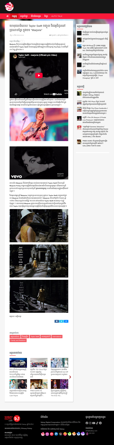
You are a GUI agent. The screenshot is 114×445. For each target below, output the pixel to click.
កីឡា (46, 16)
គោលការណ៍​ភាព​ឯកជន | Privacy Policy (18, 428)
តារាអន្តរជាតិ (46, 336)
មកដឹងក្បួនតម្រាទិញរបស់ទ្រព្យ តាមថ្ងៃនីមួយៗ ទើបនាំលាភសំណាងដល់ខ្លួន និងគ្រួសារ (95, 57)
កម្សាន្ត (14, 16)
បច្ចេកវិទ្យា (24, 16)
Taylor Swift (35, 336)
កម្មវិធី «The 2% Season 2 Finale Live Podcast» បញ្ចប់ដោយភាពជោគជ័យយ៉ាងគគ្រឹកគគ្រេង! (94, 119)
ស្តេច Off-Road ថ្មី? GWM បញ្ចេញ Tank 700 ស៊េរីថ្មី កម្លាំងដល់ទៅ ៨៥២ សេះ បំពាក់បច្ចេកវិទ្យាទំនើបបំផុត (95, 48)
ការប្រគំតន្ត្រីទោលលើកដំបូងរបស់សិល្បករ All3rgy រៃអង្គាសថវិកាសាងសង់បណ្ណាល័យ (93, 94)
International (57, 336)
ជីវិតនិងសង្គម (36, 16)
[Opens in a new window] (47, 434)
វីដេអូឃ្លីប (25, 336)
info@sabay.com (91, 431)
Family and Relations (18, 340)
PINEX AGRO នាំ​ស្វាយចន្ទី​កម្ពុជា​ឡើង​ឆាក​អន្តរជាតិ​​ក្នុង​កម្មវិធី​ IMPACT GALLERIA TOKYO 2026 (95, 143)
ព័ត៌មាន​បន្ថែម (65, 425)
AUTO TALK (56, 16)
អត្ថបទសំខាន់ (15, 336)
